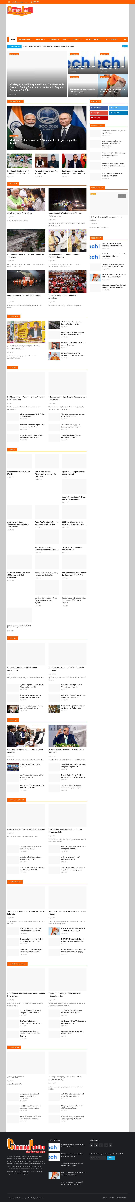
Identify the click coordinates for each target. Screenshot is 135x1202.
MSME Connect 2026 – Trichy (30, 764)
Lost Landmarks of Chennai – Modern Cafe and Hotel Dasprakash (25, 398)
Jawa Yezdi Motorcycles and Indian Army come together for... (73, 766)
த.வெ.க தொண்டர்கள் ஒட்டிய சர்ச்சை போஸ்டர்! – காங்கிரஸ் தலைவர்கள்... (24, 347)
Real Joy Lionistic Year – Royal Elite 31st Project (26, 829)
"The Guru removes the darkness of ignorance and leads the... (32, 869)
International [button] (24, 39)
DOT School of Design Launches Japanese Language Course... (65, 255)
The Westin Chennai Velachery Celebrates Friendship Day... (71, 1012)
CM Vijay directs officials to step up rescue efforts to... (73, 344)
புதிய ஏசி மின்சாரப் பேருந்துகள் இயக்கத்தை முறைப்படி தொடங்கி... (72, 426)
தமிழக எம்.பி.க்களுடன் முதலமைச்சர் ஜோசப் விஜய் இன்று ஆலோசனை (72, 1117)
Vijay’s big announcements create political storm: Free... (72, 415)
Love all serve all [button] (92, 39)
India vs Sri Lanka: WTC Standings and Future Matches (46, 548)
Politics (12, 638)
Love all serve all (16, 800)
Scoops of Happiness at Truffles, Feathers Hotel (72, 1033)
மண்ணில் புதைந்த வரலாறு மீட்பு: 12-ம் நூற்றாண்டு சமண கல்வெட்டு (72, 1095)
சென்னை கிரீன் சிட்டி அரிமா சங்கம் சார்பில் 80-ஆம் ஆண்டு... (30, 848)
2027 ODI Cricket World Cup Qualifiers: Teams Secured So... (74, 523)
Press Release (14, 882)
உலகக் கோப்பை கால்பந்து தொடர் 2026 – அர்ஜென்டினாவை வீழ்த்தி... (46, 600)
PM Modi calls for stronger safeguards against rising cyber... (73, 354)
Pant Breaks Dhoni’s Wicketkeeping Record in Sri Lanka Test (45, 474)
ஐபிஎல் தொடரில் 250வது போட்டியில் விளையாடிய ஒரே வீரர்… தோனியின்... (113, 164)
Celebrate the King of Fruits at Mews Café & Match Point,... (73, 1022)
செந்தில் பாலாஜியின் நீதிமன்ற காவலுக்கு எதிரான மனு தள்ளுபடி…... (114, 154)
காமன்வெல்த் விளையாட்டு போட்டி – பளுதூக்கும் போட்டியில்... (46, 574)
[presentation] (9, 74)
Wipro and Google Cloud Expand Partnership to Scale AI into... (31, 951)
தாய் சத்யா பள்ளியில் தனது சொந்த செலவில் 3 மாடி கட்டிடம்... (31, 858)
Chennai (12, 367)
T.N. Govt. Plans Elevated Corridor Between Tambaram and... (73, 323)
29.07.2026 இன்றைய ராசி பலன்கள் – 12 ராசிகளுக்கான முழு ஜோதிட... (73, 869)
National (13, 184)
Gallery (111, 1198)
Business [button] (76, 39)
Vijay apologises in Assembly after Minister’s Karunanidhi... (32, 686)
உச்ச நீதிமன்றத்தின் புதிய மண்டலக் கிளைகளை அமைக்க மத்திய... (30, 1107)
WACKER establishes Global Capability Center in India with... (25, 912)
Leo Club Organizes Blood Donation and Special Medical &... (73, 848)
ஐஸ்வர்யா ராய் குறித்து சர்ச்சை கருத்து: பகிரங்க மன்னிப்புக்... (106, 218)
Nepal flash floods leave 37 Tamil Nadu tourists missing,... (19, 172)
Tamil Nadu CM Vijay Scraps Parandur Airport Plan (71, 436)
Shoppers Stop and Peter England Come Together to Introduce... (31, 940)
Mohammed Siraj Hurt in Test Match (18, 473)
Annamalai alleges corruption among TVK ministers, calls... (30, 696)
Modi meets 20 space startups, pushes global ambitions (25, 751)
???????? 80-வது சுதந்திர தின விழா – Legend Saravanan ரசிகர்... (65, 830)
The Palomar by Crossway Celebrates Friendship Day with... (31, 1022)
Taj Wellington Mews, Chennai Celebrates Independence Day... (65, 994)
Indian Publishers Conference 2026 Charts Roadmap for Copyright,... (73, 951)
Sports (12, 449)
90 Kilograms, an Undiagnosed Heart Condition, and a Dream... (31, 930)
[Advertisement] (89, 20)
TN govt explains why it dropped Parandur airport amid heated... (67, 398)
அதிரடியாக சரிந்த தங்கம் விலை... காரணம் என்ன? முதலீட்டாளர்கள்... (71, 787)
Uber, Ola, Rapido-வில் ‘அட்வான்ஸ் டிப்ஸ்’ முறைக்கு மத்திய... (72, 1107)
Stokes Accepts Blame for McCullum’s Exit (72, 548)
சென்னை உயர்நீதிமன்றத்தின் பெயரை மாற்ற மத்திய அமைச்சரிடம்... (31, 707)
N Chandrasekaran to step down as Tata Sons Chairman (66, 751)
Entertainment (111, 39)
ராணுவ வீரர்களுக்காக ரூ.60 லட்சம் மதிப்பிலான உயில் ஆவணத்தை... (30, 1117)
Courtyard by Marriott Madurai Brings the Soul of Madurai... (30, 1012)
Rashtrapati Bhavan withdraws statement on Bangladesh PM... (74, 172)
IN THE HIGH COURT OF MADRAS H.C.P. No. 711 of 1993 (113, 175)
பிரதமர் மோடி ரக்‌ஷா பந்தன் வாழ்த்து (19, 213)
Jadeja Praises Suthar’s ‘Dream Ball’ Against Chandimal (74, 498)
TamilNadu (13, 316)
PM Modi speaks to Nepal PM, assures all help (46, 172)
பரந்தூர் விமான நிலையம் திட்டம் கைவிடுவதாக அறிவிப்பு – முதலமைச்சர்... (29, 1096)
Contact (104, 1198)
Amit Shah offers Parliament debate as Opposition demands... (73, 696)
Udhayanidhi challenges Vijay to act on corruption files (22, 669)
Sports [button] (65, 39)
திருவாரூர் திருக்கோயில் (15, 1077)
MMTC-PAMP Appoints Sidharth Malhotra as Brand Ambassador (72, 940)
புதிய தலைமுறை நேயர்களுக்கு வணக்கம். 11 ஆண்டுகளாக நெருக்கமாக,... (111, 143)
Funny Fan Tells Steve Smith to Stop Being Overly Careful (46, 523)
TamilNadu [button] (53, 39)
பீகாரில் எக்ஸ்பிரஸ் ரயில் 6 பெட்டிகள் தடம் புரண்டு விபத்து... (114, 132)
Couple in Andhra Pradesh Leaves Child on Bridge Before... (65, 214)
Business (13, 720)
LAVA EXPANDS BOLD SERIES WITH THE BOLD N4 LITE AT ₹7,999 (73, 930)
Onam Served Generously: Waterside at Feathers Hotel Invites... (26, 994)
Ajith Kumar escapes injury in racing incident (73, 473)
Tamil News (14, 1047)
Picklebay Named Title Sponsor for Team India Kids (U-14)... (74, 574)
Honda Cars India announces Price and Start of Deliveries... (32, 787)
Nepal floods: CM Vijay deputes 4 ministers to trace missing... (72, 333)
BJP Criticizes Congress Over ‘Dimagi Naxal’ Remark (71, 686)
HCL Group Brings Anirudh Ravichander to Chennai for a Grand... (30, 1034)
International (15, 101)
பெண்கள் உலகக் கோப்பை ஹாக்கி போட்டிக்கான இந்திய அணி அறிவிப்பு (74, 600)
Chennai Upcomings (17, 964)
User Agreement (121, 1198)
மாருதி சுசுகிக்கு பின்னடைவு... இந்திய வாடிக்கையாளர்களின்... (31, 776)
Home (13, 39)
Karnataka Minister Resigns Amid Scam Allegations (64, 296)
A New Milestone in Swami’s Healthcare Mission (70, 858)
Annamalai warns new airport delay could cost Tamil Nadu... (32, 426)
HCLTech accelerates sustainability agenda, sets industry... (67, 912)
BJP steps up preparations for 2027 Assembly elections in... (66, 669)
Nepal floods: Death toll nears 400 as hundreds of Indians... (25, 255)
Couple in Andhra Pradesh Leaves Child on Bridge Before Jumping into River (50, 46)
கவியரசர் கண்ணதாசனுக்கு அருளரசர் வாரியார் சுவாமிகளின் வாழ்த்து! (65, 1078)
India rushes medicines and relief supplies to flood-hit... (24, 296)
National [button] (40, 39)
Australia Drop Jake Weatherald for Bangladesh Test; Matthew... (18, 524)
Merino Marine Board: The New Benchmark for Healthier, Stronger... (73, 776)
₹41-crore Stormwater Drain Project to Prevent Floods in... (32, 415)
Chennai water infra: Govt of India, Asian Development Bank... (31, 436)
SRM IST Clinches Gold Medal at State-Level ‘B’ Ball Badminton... (18, 575)
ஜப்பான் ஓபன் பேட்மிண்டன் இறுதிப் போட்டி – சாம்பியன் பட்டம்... (19, 627)
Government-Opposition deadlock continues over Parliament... (73, 707)
